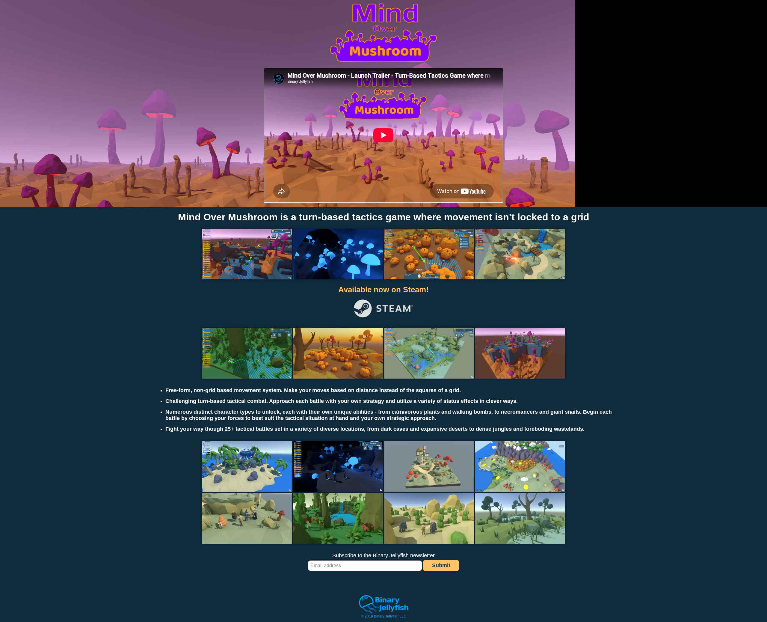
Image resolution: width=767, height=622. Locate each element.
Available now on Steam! (383, 289)
